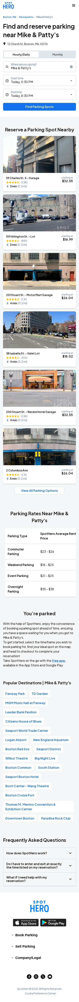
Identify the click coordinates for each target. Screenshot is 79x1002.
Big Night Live (45, 758)
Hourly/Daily (21, 54)
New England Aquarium (50, 740)
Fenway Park (15, 694)
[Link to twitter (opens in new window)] (43, 978)
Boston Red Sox (17, 749)
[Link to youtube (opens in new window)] (50, 978)
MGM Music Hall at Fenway (25, 703)
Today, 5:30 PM (22, 82)
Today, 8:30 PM (22, 96)
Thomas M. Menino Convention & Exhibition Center (30, 806)
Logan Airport (15, 740)
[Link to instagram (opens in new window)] (36, 978)
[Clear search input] (71, 66)
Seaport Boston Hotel (22, 777)
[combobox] (39, 66)
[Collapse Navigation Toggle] (73, 5)
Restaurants (26, 17)
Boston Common (18, 767)
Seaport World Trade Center (26, 731)
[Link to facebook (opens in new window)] (29, 978)
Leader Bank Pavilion (21, 712)
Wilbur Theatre (16, 758)
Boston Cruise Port (19, 795)
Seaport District (48, 749)
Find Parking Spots (39, 107)
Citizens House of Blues (23, 721)
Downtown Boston (19, 818)
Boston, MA (9, 17)
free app (58, 661)
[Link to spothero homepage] (39, 906)
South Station (48, 767)
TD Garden (40, 694)
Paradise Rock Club (56, 818)
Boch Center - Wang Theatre (27, 786)
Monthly (58, 54)
